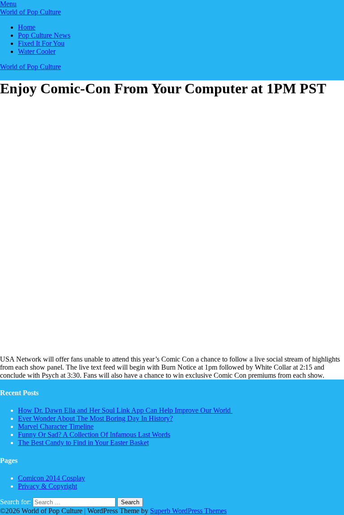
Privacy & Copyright (47, 486)
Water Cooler (37, 51)
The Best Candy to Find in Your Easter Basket (83, 442)
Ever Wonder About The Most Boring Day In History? (95, 418)
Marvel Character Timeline (56, 426)
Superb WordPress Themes (188, 511)
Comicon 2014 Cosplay (51, 478)
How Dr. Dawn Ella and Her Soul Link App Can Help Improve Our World (125, 410)
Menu (8, 4)
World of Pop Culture (30, 12)
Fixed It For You (41, 43)
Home (26, 27)
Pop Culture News (44, 35)
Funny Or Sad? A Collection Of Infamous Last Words (94, 434)
